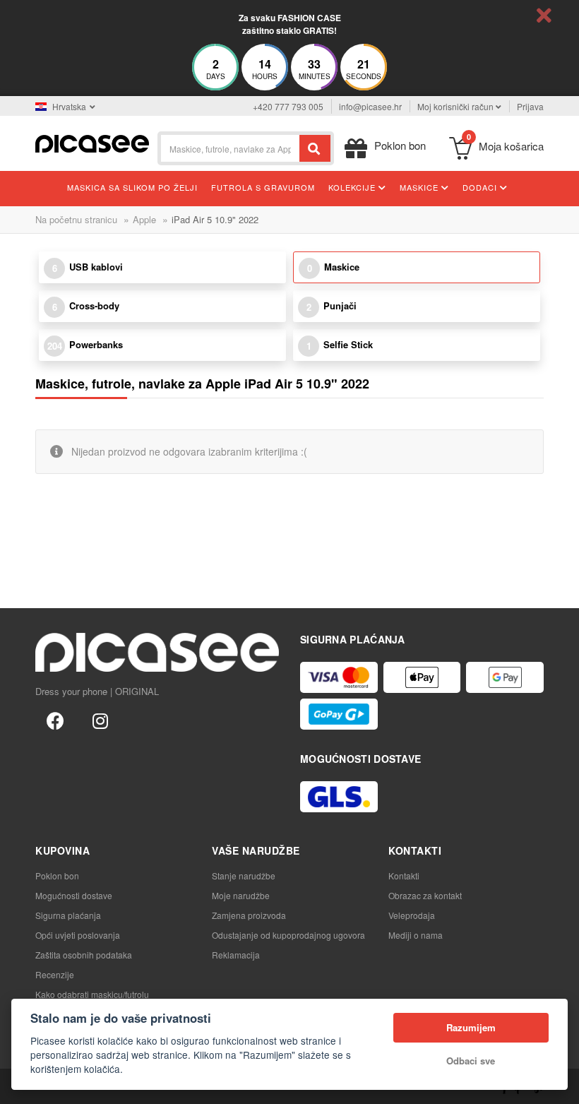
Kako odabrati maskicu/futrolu (92, 994)
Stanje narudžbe (243, 875)
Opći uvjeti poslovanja (77, 935)
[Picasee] (92, 142)
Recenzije (54, 974)
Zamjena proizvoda (249, 915)
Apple (144, 219)
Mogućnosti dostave (73, 895)
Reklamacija (236, 955)
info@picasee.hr (370, 106)
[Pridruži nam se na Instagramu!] (100, 720)
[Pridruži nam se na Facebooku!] (55, 720)
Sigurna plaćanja (68, 915)
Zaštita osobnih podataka (83, 955)
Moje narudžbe (241, 895)
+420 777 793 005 (288, 106)
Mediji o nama (415, 935)
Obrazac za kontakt (425, 895)
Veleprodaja (411, 915)
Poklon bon (57, 875)
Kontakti (403, 875)
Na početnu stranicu (76, 219)
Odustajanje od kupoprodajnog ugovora (288, 935)
